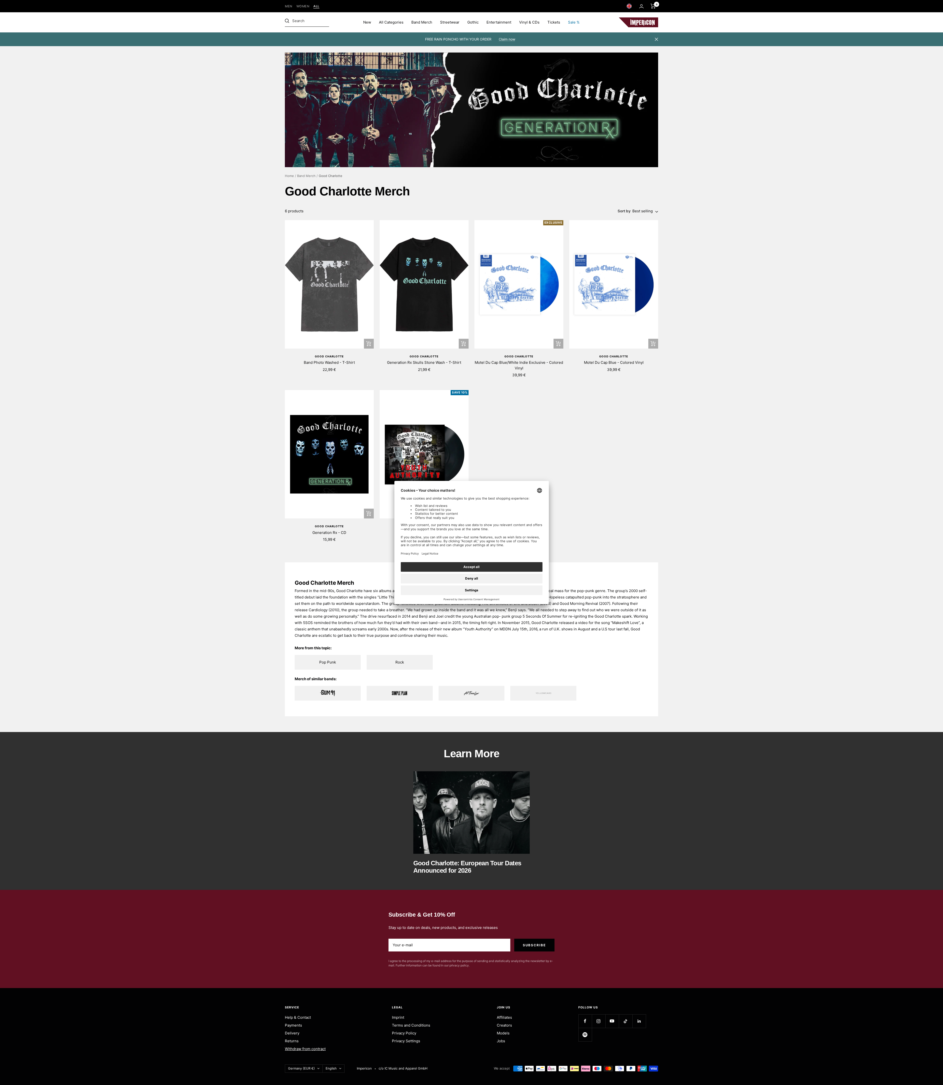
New (367, 22)
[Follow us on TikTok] (625, 1021)
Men (288, 6)
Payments (293, 1025)
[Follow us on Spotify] (585, 1034)
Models (503, 1033)
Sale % (574, 22)
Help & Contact (298, 1017)
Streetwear (449, 22)
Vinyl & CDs (529, 22)
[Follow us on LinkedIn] (639, 1021)
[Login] (641, 6)
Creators (504, 1025)
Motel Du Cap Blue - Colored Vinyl (614, 362)
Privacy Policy (404, 1033)
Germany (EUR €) (301, 1068)
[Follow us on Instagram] (598, 1021)
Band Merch (421, 22)
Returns (292, 1041)
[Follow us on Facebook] (585, 1021)
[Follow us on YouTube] (612, 1021)
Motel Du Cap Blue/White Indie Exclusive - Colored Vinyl (519, 365)
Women (303, 6)
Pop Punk (327, 662)
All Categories (391, 22)
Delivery (292, 1033)
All (316, 6)
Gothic (473, 22)
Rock (399, 662)
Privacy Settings (406, 1041)
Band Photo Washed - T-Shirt (329, 362)
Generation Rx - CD (329, 532)
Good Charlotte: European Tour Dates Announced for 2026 (467, 866)
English (331, 1068)
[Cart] (653, 6)
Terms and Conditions (411, 1025)
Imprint (398, 1017)
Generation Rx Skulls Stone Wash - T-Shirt (424, 362)
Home (289, 176)
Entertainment (498, 22)
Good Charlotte (329, 356)
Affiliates (504, 1017)
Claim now (507, 39)
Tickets (553, 22)
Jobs (501, 1041)
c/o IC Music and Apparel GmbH (403, 1068)
